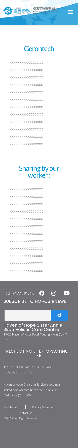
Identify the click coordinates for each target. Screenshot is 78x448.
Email (4, 315)
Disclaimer (11, 407)
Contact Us (25, 413)
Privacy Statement (44, 407)
